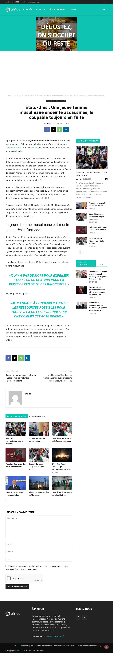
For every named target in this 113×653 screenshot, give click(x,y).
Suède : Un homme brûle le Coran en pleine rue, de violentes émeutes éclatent (21, 378)
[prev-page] (7, 500)
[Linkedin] (66, 129)
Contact (72, 9)
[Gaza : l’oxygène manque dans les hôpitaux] (62, 483)
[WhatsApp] (59, 129)
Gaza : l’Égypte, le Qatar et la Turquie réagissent (96, 216)
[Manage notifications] (106, 647)
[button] (104, 9)
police (34, 147)
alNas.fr (18, 650)
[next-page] (11, 500)
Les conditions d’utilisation (64, 645)
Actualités (27, 9)
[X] (105, 2)
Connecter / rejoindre (31, 2)
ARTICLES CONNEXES (16, 416)
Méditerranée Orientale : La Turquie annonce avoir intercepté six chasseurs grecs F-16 (57, 378)
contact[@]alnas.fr (55, 636)
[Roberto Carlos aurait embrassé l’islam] (16, 483)
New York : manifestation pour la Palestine (14, 441)
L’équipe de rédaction (43, 645)
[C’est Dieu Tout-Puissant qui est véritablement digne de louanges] (62, 455)
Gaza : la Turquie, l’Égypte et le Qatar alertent (36, 467)
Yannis (78, 179)
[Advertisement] (56, 72)
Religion (39, 9)
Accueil (8, 95)
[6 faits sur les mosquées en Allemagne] (39, 483)
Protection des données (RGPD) (89, 645)
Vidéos (50, 9)
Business (60, 9)
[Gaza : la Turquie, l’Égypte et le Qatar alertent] (39, 455)
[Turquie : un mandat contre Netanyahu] (39, 429)
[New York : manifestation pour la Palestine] (16, 429)
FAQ (15, 645)
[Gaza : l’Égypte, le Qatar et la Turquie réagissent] (62, 429)
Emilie (49, 123)
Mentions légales (26, 645)
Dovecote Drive (13, 147)
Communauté (29, 95)
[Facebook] (101, 2)
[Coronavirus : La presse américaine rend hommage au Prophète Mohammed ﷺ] (81, 274)
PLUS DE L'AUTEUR (37, 416)
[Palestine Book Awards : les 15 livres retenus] (16, 455)
